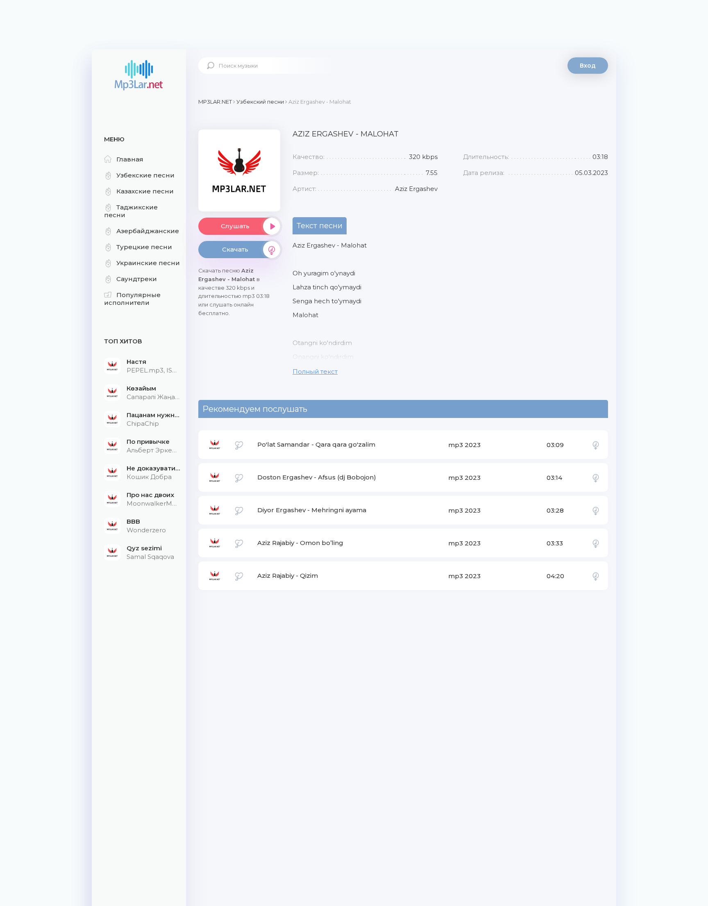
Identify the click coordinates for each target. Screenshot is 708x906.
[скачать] (596, 444)
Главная (129, 159)
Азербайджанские (147, 231)
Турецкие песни (144, 247)
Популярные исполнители (132, 299)
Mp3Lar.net (139, 75)
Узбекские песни (145, 175)
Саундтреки (136, 279)
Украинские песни (148, 263)
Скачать (235, 249)
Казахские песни (145, 191)
